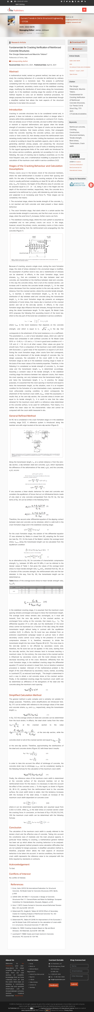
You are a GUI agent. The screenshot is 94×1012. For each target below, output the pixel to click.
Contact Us (32, 985)
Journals (29, 33)
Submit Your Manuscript (36, 974)
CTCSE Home (40, 33)
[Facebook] (64, 1)
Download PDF (78, 42)
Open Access (73, 74)
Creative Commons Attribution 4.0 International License (57, 1008)
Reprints (32, 977)
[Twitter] (66, 1)
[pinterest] (61, 1)
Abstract (78, 49)
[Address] (7, 1)
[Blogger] (72, 1)
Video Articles (33, 982)
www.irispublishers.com (28, 1010)
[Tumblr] (75, 1)
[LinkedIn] (69, 1)
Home (21, 33)
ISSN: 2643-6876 (75, 61)
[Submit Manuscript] (91, 185)
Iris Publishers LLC (13, 1008)
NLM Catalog (20, 4)
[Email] (11, 1)
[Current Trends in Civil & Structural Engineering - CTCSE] (42, 24)
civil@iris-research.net (73, 22)
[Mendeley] (78, 1)
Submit (74, 984)
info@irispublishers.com (58, 979)
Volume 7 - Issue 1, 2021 (77, 71)
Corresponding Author (19, 61)
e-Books (31, 979)
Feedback (54, 985)
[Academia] (82, 1)
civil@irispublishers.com (73, 20)
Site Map (32, 987)
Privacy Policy (68, 1010)
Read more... (19, 996)
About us (32, 966)
